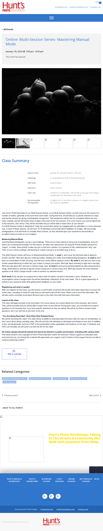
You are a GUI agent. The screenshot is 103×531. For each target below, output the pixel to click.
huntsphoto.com (61, 7)
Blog (96, 479)
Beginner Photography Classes (15, 378)
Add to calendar (14, 354)
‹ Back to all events (12, 407)
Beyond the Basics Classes (40, 378)
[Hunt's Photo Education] (13, 11)
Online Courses (9, 382)
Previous (92, 469)
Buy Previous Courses (86, 480)
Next (99, 469)
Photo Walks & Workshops (14, 480)
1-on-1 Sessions (59, 480)
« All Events (7, 29)
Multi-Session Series (78, 378)
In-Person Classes (46, 480)
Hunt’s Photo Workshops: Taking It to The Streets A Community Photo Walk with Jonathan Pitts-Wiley (71, 438)
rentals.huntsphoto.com (79, 7)
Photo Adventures (32, 480)
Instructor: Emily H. (60, 378)
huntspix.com (95, 7)
